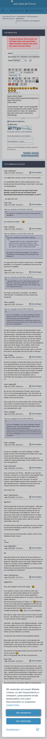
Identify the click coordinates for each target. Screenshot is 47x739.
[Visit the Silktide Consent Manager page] (37, 729)
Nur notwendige (23, 721)
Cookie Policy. (13, 704)
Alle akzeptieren (23, 713)
